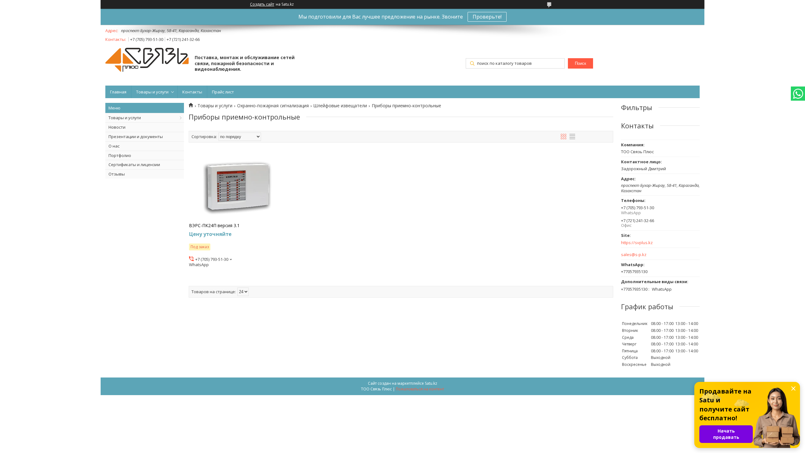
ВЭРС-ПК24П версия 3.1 (214, 225)
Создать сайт (262, 4)
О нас (113, 146)
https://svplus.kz (637, 242)
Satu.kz (431, 383)
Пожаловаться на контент (420, 389)
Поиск (580, 63)
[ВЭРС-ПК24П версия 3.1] (237, 186)
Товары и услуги (152, 92)
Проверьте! (487, 16)
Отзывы (116, 174)
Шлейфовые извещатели (340, 106)
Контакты (192, 92)
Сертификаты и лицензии (134, 164)
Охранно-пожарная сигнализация (273, 106)
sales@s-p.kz (634, 254)
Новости (116, 127)
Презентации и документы (135, 136)
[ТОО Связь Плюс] (147, 60)
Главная (118, 92)
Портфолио (119, 155)
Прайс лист (223, 92)
